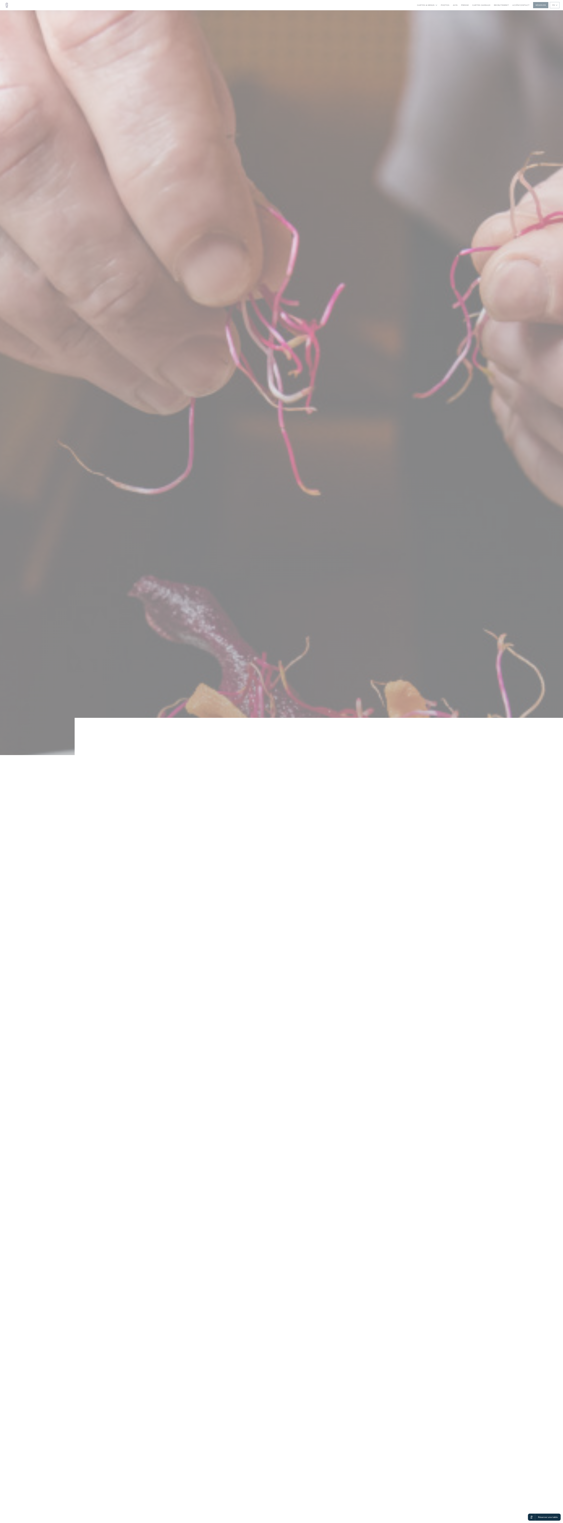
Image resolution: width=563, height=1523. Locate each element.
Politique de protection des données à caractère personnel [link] (282, 770)
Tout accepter (266, 765)
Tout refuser (282, 765)
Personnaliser (298, 765)
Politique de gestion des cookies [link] (282, 773)
